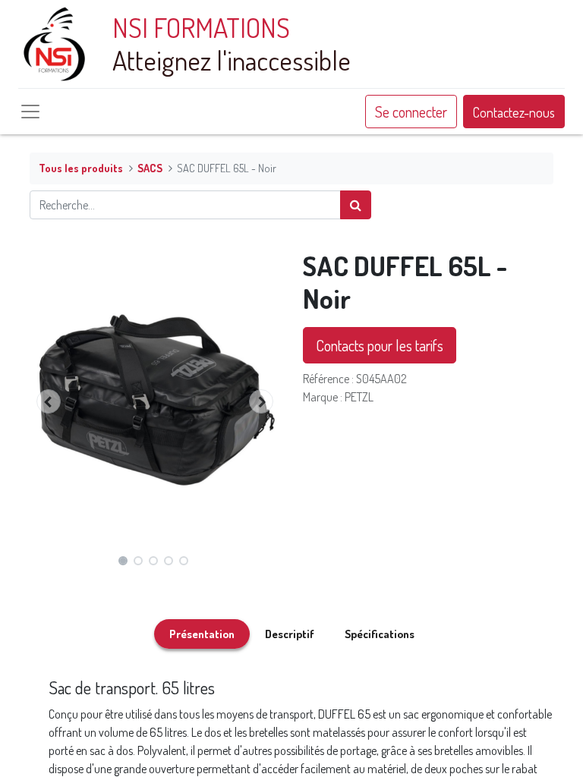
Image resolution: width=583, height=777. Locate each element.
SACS (149, 168)
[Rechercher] (355, 204)
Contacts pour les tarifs (379, 345)
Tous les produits (81, 168)
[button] (49, 401)
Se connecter (411, 111)
